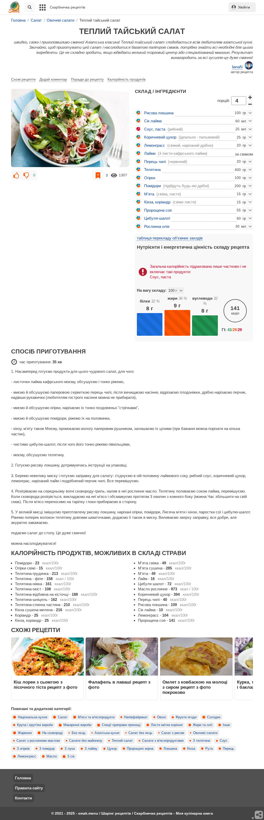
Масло (51, 756)
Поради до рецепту (87, 79)
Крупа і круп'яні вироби (35, 725)
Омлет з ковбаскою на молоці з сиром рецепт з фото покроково (194, 687)
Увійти (244, 7)
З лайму (91, 748)
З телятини (201, 741)
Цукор (112, 748)
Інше (226, 725)
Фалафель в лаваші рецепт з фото (119, 684)
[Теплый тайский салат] (70, 128)
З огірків (23, 748)
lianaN (237, 67)
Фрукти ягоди (186, 717)
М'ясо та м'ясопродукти (96, 717)
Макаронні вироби (77, 725)
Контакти (23, 798)
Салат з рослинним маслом (38, 741)
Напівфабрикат (135, 717)
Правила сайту (29, 788)
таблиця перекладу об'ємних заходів (170, 238)
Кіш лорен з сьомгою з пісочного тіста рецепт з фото (45, 684)
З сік (71, 756)
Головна (23, 778)
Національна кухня (32, 717)
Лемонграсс (27, 756)
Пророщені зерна (140, 748)
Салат (62, 717)
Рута (209, 748)
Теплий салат (122, 741)
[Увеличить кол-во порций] (250, 97)
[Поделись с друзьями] (259, 815)
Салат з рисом (172, 733)
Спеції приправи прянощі (121, 725)
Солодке (213, 717)
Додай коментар (53, 79)
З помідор (47, 748)
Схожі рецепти (23, 79)
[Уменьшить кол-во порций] (250, 104)
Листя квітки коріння (167, 725)
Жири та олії (202, 725)
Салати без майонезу (85, 741)
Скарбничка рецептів (67, 7)
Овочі (161, 717)
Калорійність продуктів (126, 79)
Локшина (170, 748)
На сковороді (52, 733)
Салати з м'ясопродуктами (163, 741)
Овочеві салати (205, 733)
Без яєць (79, 733)
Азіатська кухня (107, 733)
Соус (223, 741)
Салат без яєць (140, 733)
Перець (228, 748)
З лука (69, 748)
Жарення (25, 733)
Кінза (191, 748)
